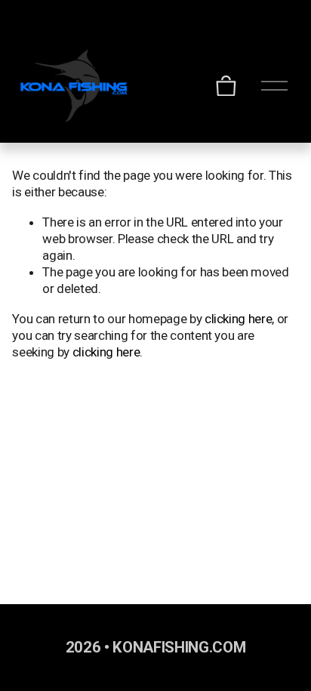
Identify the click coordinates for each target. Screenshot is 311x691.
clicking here (239, 318)
